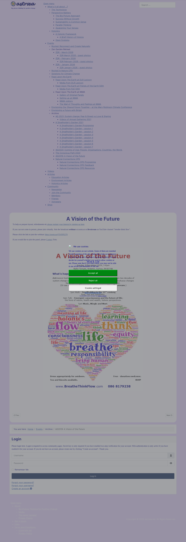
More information (93, 292)
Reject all (93, 280)
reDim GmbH (102, 296)
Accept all (93, 273)
